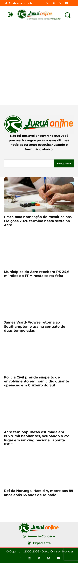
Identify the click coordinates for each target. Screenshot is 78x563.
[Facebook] (41, 3)
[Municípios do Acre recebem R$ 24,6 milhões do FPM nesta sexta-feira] (39, 249)
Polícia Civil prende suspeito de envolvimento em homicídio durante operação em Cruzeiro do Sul (36, 381)
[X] (53, 3)
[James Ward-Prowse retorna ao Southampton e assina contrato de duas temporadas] (39, 300)
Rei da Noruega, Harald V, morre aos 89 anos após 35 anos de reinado (38, 493)
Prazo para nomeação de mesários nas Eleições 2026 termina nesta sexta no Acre (38, 221)
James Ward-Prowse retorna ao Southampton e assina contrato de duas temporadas (34, 326)
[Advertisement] (39, 64)
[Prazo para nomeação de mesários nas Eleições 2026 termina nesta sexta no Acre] (39, 194)
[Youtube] (66, 3)
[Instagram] (47, 3)
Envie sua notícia (20, 3)
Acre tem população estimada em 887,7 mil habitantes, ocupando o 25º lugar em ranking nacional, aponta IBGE (36, 438)
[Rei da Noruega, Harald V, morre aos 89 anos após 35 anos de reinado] (39, 468)
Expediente (42, 543)
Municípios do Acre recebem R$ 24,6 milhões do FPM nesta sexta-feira (36, 274)
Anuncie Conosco (41, 536)
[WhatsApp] (60, 3)
